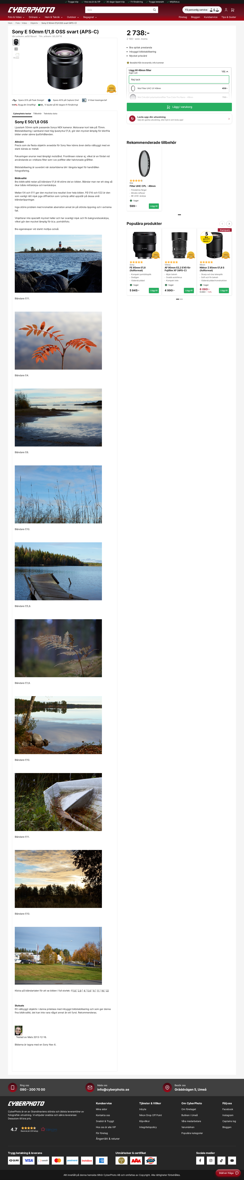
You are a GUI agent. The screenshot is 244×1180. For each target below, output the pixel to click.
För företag (102, 1133)
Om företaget (188, 1109)
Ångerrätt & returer (108, 1138)
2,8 (79, 990)
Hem (10, 23)
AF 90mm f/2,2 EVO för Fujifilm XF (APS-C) (178, 269)
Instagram (227, 1115)
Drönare (33, 17)
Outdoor (71, 17)
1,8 (75, 990)
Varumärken (187, 1127)
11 (98, 990)
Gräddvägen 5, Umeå (190, 1089)
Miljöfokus (174, 1)
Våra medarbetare (191, 1121)
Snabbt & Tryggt (105, 1121)
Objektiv (34, 23)
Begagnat (88, 17)
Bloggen (195, 17)
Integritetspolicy (148, 1127)
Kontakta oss (103, 1115)
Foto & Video (15, 17)
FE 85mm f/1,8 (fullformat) (138, 269)
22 (107, 990)
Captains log (229, 1121)
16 (103, 990)
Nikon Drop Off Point (150, 1115)
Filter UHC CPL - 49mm (143, 186)
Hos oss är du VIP (92, 1)
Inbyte (142, 1109)
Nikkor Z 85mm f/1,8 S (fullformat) (212, 269)
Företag (183, 17)
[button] (33, 1129)
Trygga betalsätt (156, 1)
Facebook (227, 1109)
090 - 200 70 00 (32, 1089)
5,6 (89, 990)
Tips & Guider (228, 17)
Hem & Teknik (52, 17)
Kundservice (210, 17)
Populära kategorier (192, 1133)
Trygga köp (73, 1)
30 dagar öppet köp (115, 1)
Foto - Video (21, 23)
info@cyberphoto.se (113, 1089)
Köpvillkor (144, 1121)
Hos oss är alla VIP (106, 1127)
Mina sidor (101, 1109)
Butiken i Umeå (189, 1115)
